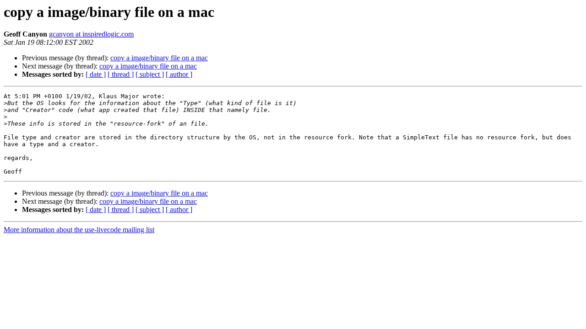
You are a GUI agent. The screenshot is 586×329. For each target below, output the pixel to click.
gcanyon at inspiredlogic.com (91, 34)
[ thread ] (121, 74)
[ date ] (96, 74)
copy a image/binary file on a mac (159, 58)
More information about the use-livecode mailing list (79, 229)
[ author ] (179, 74)
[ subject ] (150, 74)
